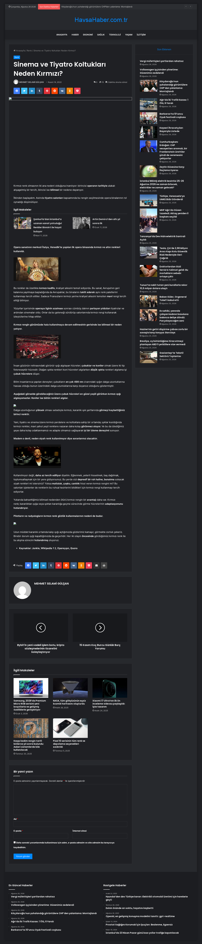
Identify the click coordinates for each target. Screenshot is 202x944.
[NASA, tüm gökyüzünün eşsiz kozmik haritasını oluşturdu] (70, 688)
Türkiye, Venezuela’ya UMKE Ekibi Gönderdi (172, 197)
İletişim (141, 34)
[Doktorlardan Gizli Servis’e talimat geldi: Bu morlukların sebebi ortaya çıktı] (148, 271)
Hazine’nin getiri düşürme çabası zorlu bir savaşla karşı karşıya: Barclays (164, 331)
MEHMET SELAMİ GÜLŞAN (31, 82)
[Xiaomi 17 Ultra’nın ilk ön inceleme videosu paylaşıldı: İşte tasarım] (109, 688)
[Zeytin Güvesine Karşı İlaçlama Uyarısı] (148, 171)
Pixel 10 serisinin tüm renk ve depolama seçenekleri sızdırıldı (69, 743)
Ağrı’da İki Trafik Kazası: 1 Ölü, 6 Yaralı (80, 6)
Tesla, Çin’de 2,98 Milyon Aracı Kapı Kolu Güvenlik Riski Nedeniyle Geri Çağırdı (174, 253)
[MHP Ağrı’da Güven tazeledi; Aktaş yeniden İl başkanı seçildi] (148, 220)
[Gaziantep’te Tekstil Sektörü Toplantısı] (148, 357)
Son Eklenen (164, 49)
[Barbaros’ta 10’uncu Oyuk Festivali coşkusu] (148, 118)
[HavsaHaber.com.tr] (101, 20)
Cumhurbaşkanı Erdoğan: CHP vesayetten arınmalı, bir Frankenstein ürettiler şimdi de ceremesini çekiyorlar (173, 150)
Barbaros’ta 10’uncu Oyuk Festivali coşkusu (173, 115)
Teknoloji (115, 34)
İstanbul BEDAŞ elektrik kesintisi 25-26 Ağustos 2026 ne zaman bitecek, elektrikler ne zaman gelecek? (162, 184)
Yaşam (128, 34)
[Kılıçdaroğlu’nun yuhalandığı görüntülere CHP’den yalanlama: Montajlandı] (148, 86)
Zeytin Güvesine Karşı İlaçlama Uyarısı (172, 168)
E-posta (18, 831)
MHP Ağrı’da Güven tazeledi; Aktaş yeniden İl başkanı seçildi (174, 213)
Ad (16, 819)
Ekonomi (88, 34)
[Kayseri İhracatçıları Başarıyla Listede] (148, 132)
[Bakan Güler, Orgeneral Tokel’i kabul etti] (148, 301)
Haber (75, 34)
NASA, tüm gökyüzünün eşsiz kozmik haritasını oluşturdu (69, 702)
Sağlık (101, 34)
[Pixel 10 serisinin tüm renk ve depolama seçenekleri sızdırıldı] (70, 728)
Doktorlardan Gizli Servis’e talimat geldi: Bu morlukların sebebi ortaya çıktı (174, 271)
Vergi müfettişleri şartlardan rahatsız (162, 61)
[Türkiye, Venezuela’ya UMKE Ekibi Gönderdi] (148, 200)
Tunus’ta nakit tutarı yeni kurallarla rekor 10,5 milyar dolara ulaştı (163, 286)
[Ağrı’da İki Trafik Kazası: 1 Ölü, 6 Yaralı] (148, 104)
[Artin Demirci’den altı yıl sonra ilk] (81, 223)
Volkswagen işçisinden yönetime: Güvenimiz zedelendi (159, 71)
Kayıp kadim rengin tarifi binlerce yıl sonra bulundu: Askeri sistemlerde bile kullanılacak (29, 745)
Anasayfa (61, 34)
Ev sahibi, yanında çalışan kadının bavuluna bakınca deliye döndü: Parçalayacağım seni (174, 315)
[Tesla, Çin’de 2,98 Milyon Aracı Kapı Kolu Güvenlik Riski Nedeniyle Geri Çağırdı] (148, 252)
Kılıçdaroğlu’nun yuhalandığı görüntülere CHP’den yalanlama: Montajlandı (173, 86)
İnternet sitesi (80, 831)
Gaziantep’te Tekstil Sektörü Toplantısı (171, 354)
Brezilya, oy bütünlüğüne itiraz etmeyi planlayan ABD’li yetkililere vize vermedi (162, 342)
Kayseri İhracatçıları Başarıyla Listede (171, 129)
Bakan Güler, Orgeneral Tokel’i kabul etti (173, 298)
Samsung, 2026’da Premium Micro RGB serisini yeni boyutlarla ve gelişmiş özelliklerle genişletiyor (30, 705)
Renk (29, 50)
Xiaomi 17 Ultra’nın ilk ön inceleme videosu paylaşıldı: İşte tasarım (108, 703)
